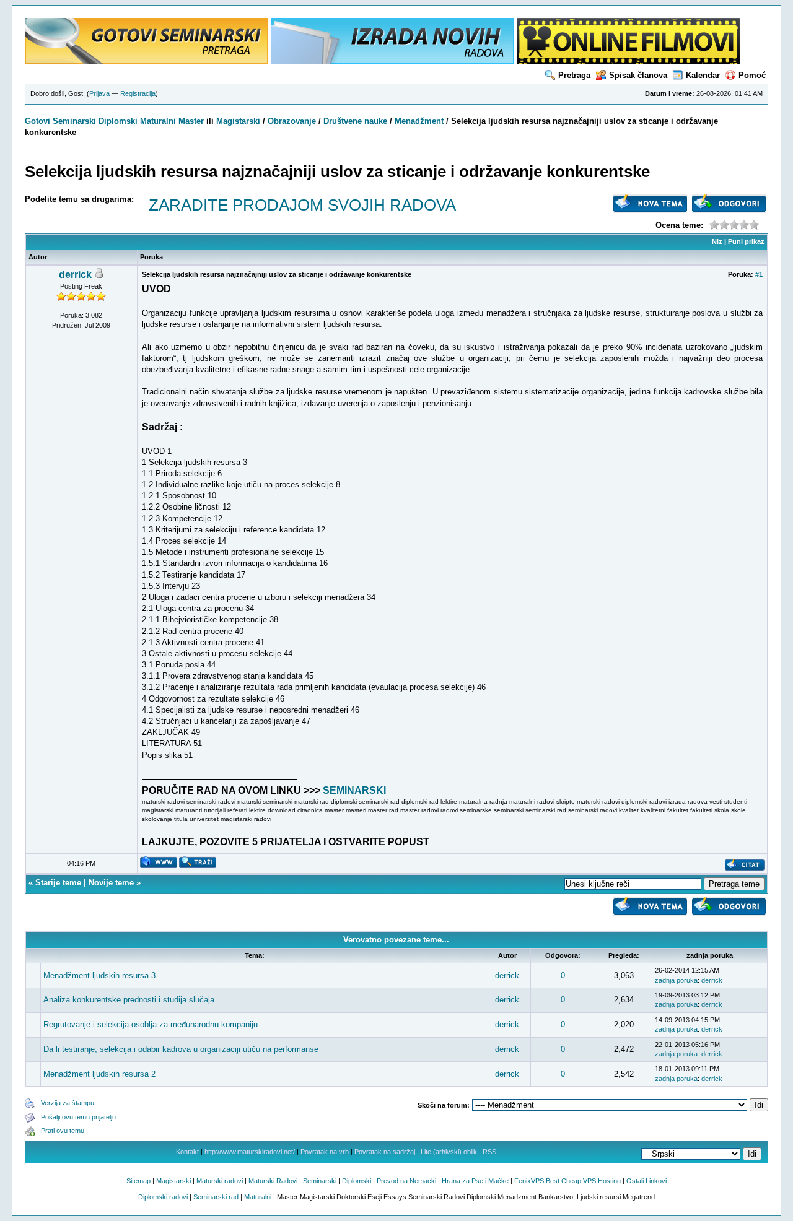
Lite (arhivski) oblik (449, 1151)
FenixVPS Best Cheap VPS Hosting (567, 1180)
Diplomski (118, 121)
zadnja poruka (676, 980)
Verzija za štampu (67, 1102)
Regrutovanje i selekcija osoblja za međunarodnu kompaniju (150, 1024)
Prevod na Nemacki (406, 1180)
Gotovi (39, 121)
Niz (717, 241)
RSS (489, 1151)
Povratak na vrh (324, 1151)
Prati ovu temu (62, 1130)
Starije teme (58, 882)
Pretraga (574, 75)
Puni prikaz (746, 241)
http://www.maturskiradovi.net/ (249, 1151)
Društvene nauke (355, 121)
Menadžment (419, 121)
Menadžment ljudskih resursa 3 (99, 975)
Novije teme (111, 882)
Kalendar (703, 75)
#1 (759, 274)
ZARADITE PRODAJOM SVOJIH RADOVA (302, 205)
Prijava (99, 93)
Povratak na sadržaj (384, 1151)
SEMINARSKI (354, 790)
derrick (75, 274)
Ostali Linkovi (646, 1180)
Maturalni (158, 121)
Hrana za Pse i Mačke (475, 1180)
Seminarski (74, 121)
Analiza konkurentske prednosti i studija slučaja (128, 999)
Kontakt (187, 1151)
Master (191, 121)
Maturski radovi (219, 1180)
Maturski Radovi (272, 1180)
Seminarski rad (216, 1197)
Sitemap (138, 1180)
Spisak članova (638, 75)
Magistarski (238, 121)
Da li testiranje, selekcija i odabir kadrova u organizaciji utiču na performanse (180, 1049)
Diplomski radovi (163, 1197)
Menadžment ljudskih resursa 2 (99, 1074)
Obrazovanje (292, 121)
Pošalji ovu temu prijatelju (78, 1117)
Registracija (138, 93)
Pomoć (752, 75)
